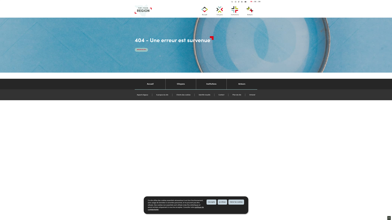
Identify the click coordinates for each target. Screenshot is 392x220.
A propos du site (162, 95)
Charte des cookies (183, 95)
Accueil (204, 14)
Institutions (235, 14)
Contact (221, 95)
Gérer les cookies (236, 202)
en (259, 1)
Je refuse (222, 202)
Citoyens (220, 14)
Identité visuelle (204, 95)
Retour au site (141, 49)
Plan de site (236, 95)
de (255, 1)
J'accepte (211, 202)
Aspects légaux (142, 95)
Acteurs (250, 14)
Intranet (252, 95)
